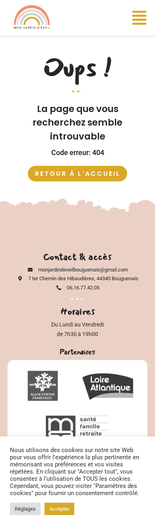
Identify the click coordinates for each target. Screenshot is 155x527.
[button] (139, 18)
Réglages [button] (25, 509)
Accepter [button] (59, 509)
